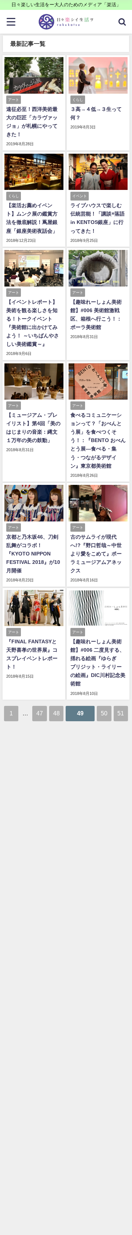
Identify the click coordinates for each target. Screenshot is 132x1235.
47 (39, 713)
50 (104, 713)
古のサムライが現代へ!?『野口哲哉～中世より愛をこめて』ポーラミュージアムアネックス (96, 553)
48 (56, 713)
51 (120, 713)
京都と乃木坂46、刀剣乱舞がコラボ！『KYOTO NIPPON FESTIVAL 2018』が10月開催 (33, 553)
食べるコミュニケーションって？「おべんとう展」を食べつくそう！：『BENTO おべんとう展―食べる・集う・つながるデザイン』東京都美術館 (98, 440)
